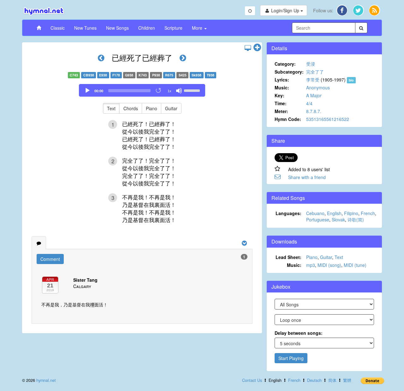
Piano (151, 108)
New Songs (117, 28)
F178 (116, 75)
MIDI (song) (329, 265)
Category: (285, 64)
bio (351, 80)
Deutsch (314, 380)
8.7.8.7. (313, 111)
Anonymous (318, 87)
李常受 (312, 79)
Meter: (281, 111)
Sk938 (196, 75)
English (334, 213)
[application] (142, 90)
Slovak (338, 219)
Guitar (171, 108)
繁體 (347, 380)
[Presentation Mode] (248, 48)
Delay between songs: (299, 333)
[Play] (87, 90)
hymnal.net (46, 380)
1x (169, 91)
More (198, 28)
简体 (332, 380)
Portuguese (317, 219)
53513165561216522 (327, 119)
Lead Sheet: (288, 257)
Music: (282, 87)
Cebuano (315, 213)
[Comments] (39, 243)
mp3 (310, 265)
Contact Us (252, 380)
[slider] (193, 90)
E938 (103, 75)
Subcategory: (289, 72)
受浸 (310, 64)
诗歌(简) (356, 219)
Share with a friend (307, 177)
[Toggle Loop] (159, 90)
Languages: (288, 213)
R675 (169, 75)
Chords (130, 108)
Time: (281, 103)
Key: (279, 95)
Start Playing (291, 358)
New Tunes (85, 28)
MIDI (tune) (355, 265)
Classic (57, 28)
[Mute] (179, 90)
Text (111, 108)
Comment (50, 259)
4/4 (309, 103)
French (368, 213)
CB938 (88, 75)
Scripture (173, 28)
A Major (314, 95)
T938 (210, 75)
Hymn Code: (288, 119)
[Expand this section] (257, 47)
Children (146, 28)
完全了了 (315, 72)
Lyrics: (282, 79)
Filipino (351, 213)
